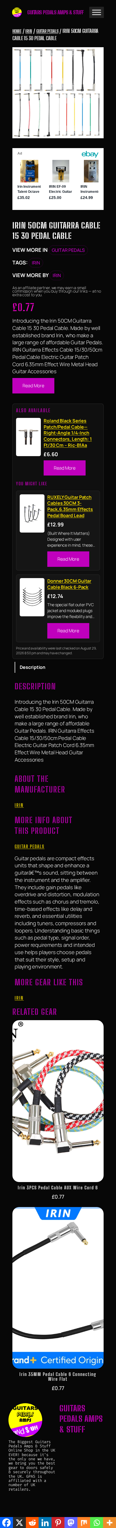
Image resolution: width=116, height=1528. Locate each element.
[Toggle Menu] (96, 12)
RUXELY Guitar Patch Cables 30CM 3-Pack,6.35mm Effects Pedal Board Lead (70, 506)
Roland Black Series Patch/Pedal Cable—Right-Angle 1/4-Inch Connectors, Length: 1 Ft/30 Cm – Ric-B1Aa (68, 433)
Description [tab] (32, 667)
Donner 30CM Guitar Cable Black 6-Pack (69, 584)
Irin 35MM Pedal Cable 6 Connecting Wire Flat (57, 1376)
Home (16, 31)
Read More (33, 385)
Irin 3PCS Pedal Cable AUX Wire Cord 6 (58, 1187)
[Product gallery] (58, 92)
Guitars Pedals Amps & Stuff (55, 12)
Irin (28, 31)
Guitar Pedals (47, 31)
